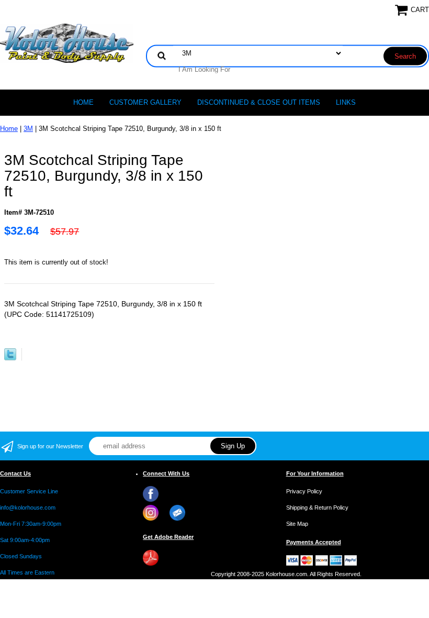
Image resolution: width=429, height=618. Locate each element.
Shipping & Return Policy (317, 507)
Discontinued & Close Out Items (258, 102)
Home (83, 102)
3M (28, 129)
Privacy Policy (304, 491)
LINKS (346, 102)
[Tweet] (10, 358)
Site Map (297, 524)
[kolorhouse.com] (66, 43)
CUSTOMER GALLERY (145, 102)
